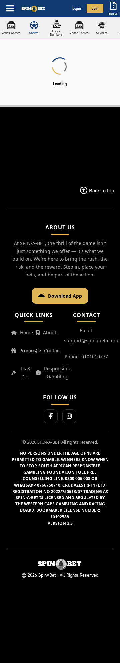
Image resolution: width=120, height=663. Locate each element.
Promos (27, 350)
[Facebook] (51, 416)
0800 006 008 (77, 478)
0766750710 (48, 485)
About (49, 332)
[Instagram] (69, 416)
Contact (52, 350)
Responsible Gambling (57, 372)
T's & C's (25, 372)
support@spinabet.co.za (91, 340)
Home (26, 332)
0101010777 (94, 356)
